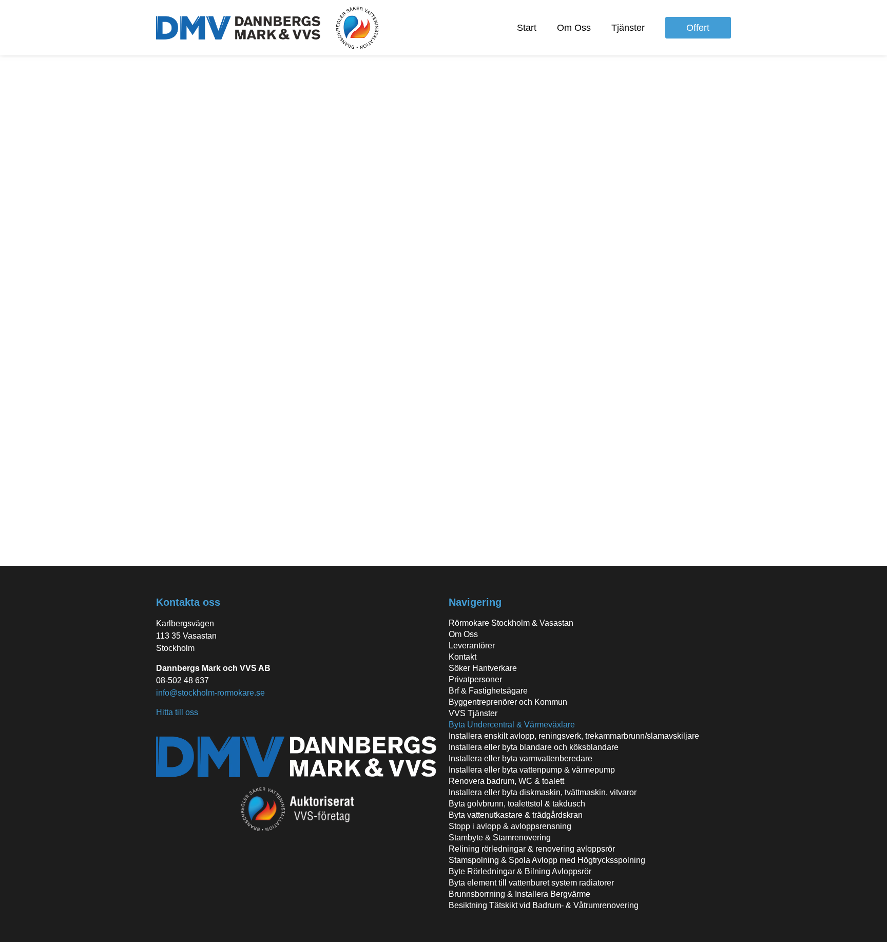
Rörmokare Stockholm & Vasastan (511, 623)
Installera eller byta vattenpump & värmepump (532, 769)
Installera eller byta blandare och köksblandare (534, 747)
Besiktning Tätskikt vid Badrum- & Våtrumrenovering (544, 905)
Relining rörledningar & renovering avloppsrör (532, 848)
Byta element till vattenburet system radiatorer (531, 882)
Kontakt (462, 656)
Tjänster (628, 28)
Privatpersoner (475, 679)
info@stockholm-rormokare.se (210, 692)
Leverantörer (472, 645)
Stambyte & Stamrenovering (500, 837)
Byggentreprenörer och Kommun (508, 702)
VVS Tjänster (473, 713)
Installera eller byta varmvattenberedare (520, 758)
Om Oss (574, 28)
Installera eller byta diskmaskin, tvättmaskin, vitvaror (543, 792)
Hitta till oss (177, 712)
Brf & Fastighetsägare (488, 690)
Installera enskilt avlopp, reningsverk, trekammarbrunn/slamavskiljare (574, 736)
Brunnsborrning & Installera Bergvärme (519, 894)
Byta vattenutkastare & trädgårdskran (516, 815)
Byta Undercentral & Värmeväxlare (512, 724)
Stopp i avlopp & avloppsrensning (510, 826)
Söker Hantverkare (483, 668)
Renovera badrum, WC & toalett (506, 781)
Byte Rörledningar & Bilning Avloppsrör (520, 871)
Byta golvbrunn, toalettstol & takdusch (517, 803)
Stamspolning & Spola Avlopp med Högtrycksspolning (547, 860)
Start (526, 28)
